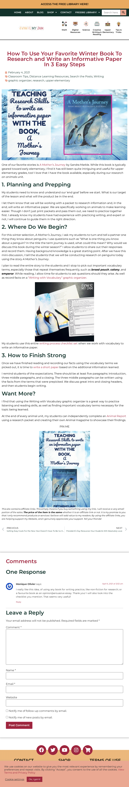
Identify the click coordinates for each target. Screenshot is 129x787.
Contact (66, 12)
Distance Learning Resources (49, 76)
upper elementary (58, 80)
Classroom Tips (18, 76)
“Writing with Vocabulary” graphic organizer (57, 277)
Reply (18, 602)
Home (17, 12)
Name (11, 670)
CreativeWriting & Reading (97, 32)
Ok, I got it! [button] (34, 779)
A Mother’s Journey (52, 164)
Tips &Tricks (119, 31)
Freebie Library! (86, 12)
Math (64, 30)
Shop (50, 12)
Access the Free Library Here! (64, 4)
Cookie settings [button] (14, 779)
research (38, 80)
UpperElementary (108, 31)
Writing (99, 76)
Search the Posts (81, 76)
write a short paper (46, 367)
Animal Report (116, 416)
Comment (14, 627)
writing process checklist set (58, 343)
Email (10, 684)
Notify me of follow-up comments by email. (38, 711)
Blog (40, 12)
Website (11, 697)
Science (86, 30)
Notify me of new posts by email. (30, 717)
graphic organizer (20, 80)
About (29, 12)
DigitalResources (75, 31)
